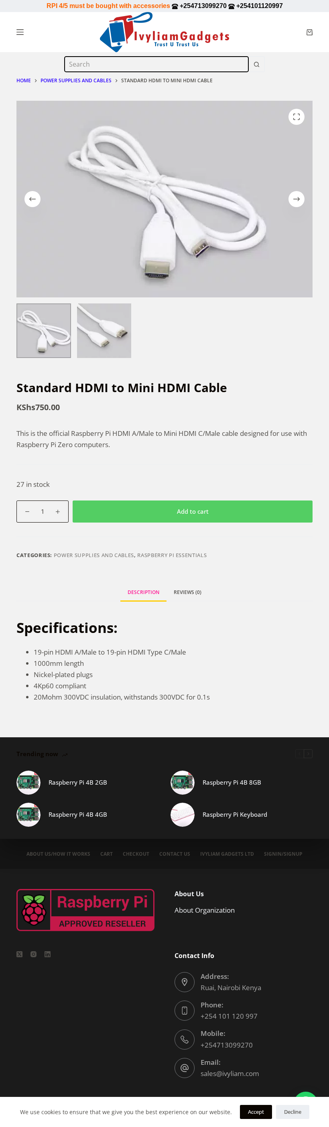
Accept (256, 1111)
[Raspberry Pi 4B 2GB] (28, 783)
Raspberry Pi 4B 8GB (232, 782)
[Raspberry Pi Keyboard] (183, 815)
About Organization (205, 910)
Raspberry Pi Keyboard (235, 814)
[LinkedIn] (48, 954)
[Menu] (20, 32)
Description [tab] (143, 592)
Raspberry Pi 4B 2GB (78, 782)
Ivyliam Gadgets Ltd (227, 854)
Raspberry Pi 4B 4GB (78, 814)
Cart (106, 854)
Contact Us (174, 854)
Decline (292, 1111)
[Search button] (257, 64)
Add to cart (193, 511)
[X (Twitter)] (19, 954)
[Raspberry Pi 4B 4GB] (28, 815)
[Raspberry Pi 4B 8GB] (183, 783)
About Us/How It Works (58, 854)
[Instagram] (33, 954)
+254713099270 (227, 1045)
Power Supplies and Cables (94, 555)
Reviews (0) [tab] (187, 592)
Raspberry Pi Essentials (172, 555)
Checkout (136, 854)
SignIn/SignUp (283, 854)
